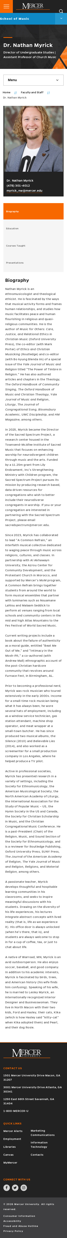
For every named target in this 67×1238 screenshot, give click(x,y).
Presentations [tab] (15, 262)
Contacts (37, 1154)
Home (7, 92)
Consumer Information (19, 1216)
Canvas (8, 1154)
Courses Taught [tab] (15, 245)
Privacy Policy (13, 1231)
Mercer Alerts (13, 1131)
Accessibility (12, 1221)
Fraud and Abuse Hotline (20, 1226)
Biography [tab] (12, 211)
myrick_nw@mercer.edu (25, 190)
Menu (12, 80)
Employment (12, 1139)
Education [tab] (12, 228)
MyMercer (10, 1162)
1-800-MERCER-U (16, 1111)
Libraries (9, 1146)
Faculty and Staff (32, 92)
